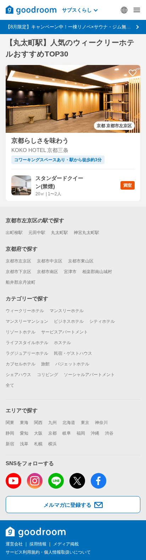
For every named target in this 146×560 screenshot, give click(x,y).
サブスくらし (77, 10)
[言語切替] (124, 10)
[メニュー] (137, 10)
